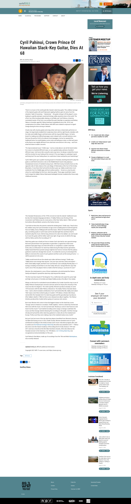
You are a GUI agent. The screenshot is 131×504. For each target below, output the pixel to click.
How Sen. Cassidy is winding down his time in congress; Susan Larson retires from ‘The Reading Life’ (105, 383)
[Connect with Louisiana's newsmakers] (99, 329)
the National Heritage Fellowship (44, 324)
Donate (108, 4)
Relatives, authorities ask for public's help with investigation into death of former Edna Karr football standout (101, 235)
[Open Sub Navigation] (23, 15)
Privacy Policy (54, 489)
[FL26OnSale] (99, 68)
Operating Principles (96, 482)
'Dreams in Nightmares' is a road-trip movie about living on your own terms (101, 158)
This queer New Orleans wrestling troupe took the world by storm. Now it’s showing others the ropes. (100, 244)
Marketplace (73, 336)
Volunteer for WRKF (75, 489)
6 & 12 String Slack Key (63, 331)
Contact (55, 15)
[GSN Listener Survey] (99, 94)
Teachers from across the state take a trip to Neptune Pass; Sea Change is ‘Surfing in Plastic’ (104, 460)
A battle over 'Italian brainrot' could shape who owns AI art (101, 142)
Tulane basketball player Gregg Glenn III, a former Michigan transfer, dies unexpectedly (99, 225)
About (63, 15)
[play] (20, 11)
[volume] (25, 11)
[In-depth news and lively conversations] (99, 263)
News (20, 15)
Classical (28, 15)
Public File (73, 482)
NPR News (27, 355)
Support (46, 15)
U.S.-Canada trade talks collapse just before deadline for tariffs (100, 135)
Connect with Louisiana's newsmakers (99, 342)
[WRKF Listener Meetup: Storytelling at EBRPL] (99, 44)
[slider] (27, 11)
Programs (37, 15)
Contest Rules (94, 485)
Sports (90, 210)
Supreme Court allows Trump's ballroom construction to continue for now (100, 150)
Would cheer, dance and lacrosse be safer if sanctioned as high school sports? (101, 217)
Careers (73, 485)
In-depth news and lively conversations (99, 279)
